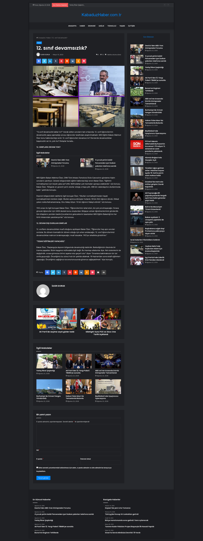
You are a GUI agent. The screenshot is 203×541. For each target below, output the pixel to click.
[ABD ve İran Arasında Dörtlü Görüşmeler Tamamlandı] (108, 361)
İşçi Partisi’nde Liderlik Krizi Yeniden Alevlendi (154, 258)
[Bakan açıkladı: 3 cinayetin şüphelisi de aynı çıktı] (136, 220)
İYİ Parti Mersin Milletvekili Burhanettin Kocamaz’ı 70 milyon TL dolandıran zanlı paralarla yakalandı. (155, 146)
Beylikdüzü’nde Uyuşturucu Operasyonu (106, 397)
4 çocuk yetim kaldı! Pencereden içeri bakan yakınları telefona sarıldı (105, 163)
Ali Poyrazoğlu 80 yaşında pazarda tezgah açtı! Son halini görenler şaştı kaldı (155, 197)
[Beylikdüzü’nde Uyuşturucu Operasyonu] (108, 386)
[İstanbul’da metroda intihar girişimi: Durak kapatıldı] (136, 185)
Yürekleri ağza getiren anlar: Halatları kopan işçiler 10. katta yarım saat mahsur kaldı (154, 172)
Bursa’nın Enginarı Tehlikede (152, 89)
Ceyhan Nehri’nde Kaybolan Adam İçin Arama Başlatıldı (153, 248)
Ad (38, 450)
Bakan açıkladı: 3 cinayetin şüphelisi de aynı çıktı (154, 219)
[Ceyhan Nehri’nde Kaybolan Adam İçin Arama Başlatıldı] (136, 249)
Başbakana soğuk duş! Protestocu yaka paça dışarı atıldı (154, 231)
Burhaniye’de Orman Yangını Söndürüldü (48, 397)
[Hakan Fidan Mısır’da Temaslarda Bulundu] (79, 386)
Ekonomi (91, 26)
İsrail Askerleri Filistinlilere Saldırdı (145, 240)
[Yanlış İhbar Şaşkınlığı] (49, 361)
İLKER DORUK (45, 54)
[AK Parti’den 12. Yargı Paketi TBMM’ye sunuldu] (79, 361)
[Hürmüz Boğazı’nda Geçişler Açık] (136, 160)
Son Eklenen (148, 37)
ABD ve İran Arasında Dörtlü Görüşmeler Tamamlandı (107, 371)
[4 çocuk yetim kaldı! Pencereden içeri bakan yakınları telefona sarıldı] (86, 162)
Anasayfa (72, 26)
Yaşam (122, 26)
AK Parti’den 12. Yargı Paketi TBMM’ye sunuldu (78, 371)
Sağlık (101, 26)
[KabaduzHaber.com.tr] (101, 15)
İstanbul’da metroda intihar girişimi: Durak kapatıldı (154, 184)
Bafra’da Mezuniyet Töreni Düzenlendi (153, 208)
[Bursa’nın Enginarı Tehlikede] (136, 91)
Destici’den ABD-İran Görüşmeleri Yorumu (154, 46)
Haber (82, 26)
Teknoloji (111, 26)
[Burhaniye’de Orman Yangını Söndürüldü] (49, 386)
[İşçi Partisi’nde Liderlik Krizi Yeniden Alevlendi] (136, 260)
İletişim (131, 26)
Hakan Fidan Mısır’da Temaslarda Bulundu (75, 397)
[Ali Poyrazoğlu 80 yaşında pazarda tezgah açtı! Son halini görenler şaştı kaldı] (136, 196)
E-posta (39, 459)
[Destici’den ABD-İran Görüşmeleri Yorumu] (43, 162)
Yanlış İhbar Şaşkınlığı (77, 5)
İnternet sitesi (85, 459)
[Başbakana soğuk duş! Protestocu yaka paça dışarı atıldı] (136, 231)
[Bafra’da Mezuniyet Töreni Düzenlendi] (136, 210)
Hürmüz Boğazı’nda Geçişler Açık (153, 158)
